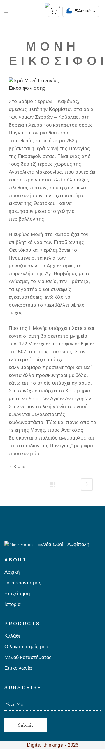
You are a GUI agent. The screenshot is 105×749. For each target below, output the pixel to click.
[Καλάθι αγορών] (54, 11)
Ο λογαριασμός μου (26, 646)
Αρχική (12, 572)
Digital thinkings (45, 745)
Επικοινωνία (18, 668)
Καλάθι (12, 636)
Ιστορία (12, 604)
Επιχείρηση (17, 593)
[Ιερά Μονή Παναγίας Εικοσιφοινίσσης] (52, 86)
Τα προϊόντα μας (22, 583)
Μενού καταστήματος (27, 657)
